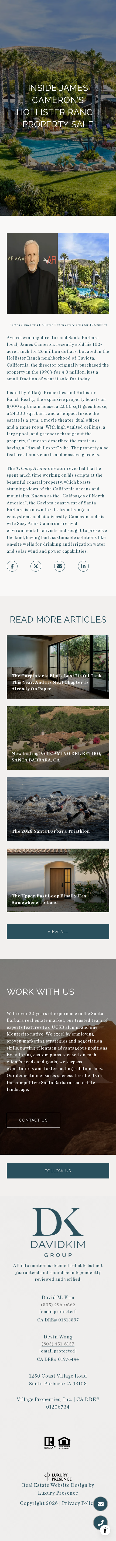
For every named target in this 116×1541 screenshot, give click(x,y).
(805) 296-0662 (58, 1305)
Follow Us (58, 1171)
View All (58, 932)
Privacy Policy (79, 1503)
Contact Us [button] (33, 1120)
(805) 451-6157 (58, 1344)
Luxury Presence (58, 1493)
